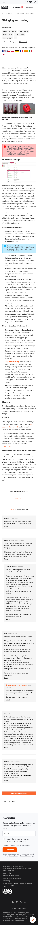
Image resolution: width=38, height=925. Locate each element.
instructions (6, 446)
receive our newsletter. (24, 845)
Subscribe (9, 850)
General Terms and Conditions (13, 866)
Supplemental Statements (11, 886)
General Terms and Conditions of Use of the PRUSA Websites (17, 870)
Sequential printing (12, 362)
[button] (3, 51)
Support (10, 13)
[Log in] (30, 2)
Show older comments (19, 793)
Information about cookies (11, 875)
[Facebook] (12, 902)
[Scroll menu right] (35, 7)
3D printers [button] (17, 7)
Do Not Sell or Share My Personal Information (17, 883)
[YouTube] (25, 902)
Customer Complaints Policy (12, 878)
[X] (21, 902)
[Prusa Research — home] (4, 8)
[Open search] (26, 2)
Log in (12, 509)
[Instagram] (17, 902)
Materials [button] (29, 7)
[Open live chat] (33, 919)
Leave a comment (8, 801)
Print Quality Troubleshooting (25, 13)
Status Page (7, 881)
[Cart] (35, 2)
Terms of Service (25, 856)
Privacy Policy (13, 856)
